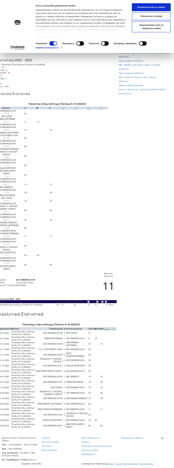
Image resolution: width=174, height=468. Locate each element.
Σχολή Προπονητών (91, 437)
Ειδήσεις (86, 441)
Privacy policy (48, 463)
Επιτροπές (47, 446)
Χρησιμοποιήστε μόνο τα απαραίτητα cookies (151, 26)
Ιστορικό (46, 437)
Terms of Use (62, 463)
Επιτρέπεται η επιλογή (151, 16)
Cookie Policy (75, 463)
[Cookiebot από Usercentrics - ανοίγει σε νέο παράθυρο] (17, 48)
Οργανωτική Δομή (50, 441)
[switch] (80, 43)
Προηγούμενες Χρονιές (132, 437)
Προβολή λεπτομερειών (47, 47)
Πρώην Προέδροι (49, 450)
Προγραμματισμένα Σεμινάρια (97, 446)
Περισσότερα (125, 93)
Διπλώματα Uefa (90, 450)
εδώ (60, 33)
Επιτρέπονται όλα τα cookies (151, 7)
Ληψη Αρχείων (88, 454)
